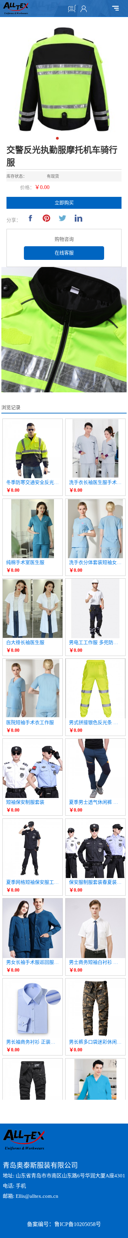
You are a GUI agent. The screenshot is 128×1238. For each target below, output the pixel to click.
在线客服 (64, 252)
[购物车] (72, 8)
